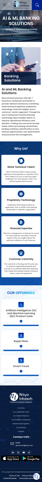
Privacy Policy (27, 476)
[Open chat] (36, 476)
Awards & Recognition (21, 424)
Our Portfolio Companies (21, 420)
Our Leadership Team (21, 412)
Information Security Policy (30, 478)
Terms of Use (14, 476)
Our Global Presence (21, 416)
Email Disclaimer (10, 478)
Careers (21, 431)
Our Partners (21, 428)
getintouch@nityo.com (24, 445)
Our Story (21, 408)
